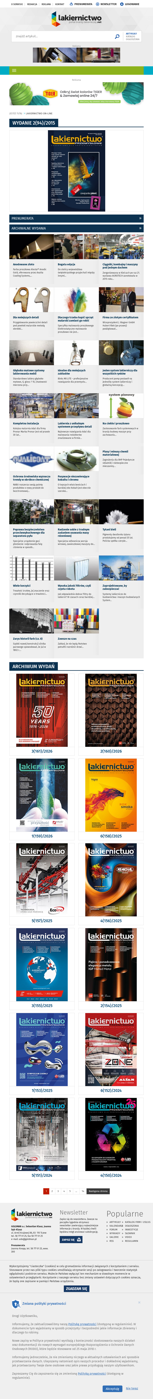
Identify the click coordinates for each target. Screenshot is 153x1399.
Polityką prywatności (92, 1373)
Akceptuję (112, 1389)
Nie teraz (132, 1388)
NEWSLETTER (109, 4)
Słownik (130, 1233)
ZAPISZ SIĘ (68, 1239)
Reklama (46, 4)
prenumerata (22, 218)
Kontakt (59, 4)
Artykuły (115, 1222)
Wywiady (115, 1233)
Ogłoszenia (132, 1225)
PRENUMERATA (83, 4)
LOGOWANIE (132, 4)
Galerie (114, 1237)
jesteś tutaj (15, 113)
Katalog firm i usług (137, 1222)
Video (128, 1237)
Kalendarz (116, 1225)
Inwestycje (131, 1229)
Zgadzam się (77, 1289)
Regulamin (131, 1241)
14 (83, 1191)
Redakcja (32, 4)
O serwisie (17, 4)
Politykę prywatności (82, 1324)
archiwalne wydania (29, 228)
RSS (112, 1241)
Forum (113, 1229)
